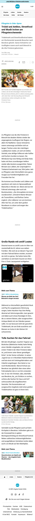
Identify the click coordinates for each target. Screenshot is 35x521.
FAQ (8, 509)
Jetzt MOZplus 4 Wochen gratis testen (17, 1)
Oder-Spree (6, 15)
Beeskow (26, 12)
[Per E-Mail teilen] (24, 62)
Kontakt (14, 514)
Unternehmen (7, 512)
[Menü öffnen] (2, 6)
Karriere (15, 506)
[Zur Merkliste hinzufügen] (32, 62)
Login (32, 6)
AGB (20, 506)
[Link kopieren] (16, 62)
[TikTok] (19, 494)
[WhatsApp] (15, 494)
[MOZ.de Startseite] (17, 6)
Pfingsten (5, 12)
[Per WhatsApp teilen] (27, 62)
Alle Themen (20, 15)
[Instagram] (11, 494)
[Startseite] (4, 477)
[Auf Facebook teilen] (19, 62)
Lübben (13, 12)
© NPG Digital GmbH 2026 (17, 489)
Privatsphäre (7, 506)
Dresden (19, 12)
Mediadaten (15, 509)
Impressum (21, 514)
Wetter (13, 15)
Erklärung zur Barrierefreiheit (22, 512)
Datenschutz (28, 506)
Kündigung (24, 509)
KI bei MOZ (6, 514)
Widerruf (29, 514)
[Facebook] (23, 494)
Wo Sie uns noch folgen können (19, 499)
